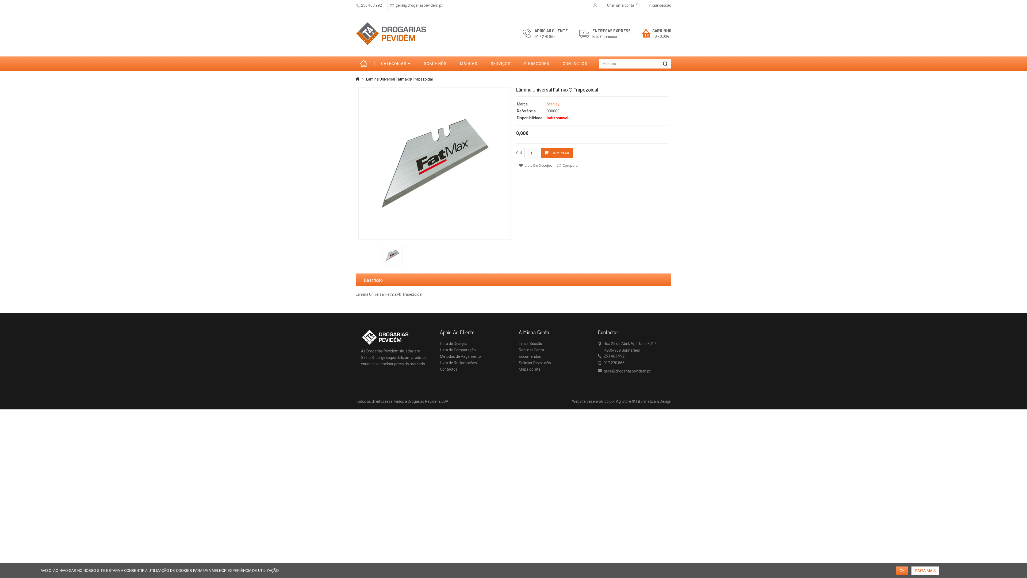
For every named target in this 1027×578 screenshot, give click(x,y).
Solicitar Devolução (535, 363)
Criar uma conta (620, 5)
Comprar (560, 153)
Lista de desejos (538, 165)
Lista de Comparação (458, 350)
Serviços (501, 64)
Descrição (373, 280)
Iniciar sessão (660, 5)
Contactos (575, 64)
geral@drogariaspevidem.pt (419, 5)
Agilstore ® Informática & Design (643, 401)
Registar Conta (531, 350)
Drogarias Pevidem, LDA (428, 401)
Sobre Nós (435, 64)
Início (365, 63)
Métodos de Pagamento (460, 356)
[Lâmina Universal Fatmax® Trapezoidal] (434, 163)
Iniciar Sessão (530, 343)
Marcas (468, 64)
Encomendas (530, 356)
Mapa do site (530, 369)
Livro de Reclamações (458, 363)
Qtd (519, 153)
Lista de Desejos (453, 343)
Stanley (553, 104)
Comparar (570, 165)
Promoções (536, 64)
